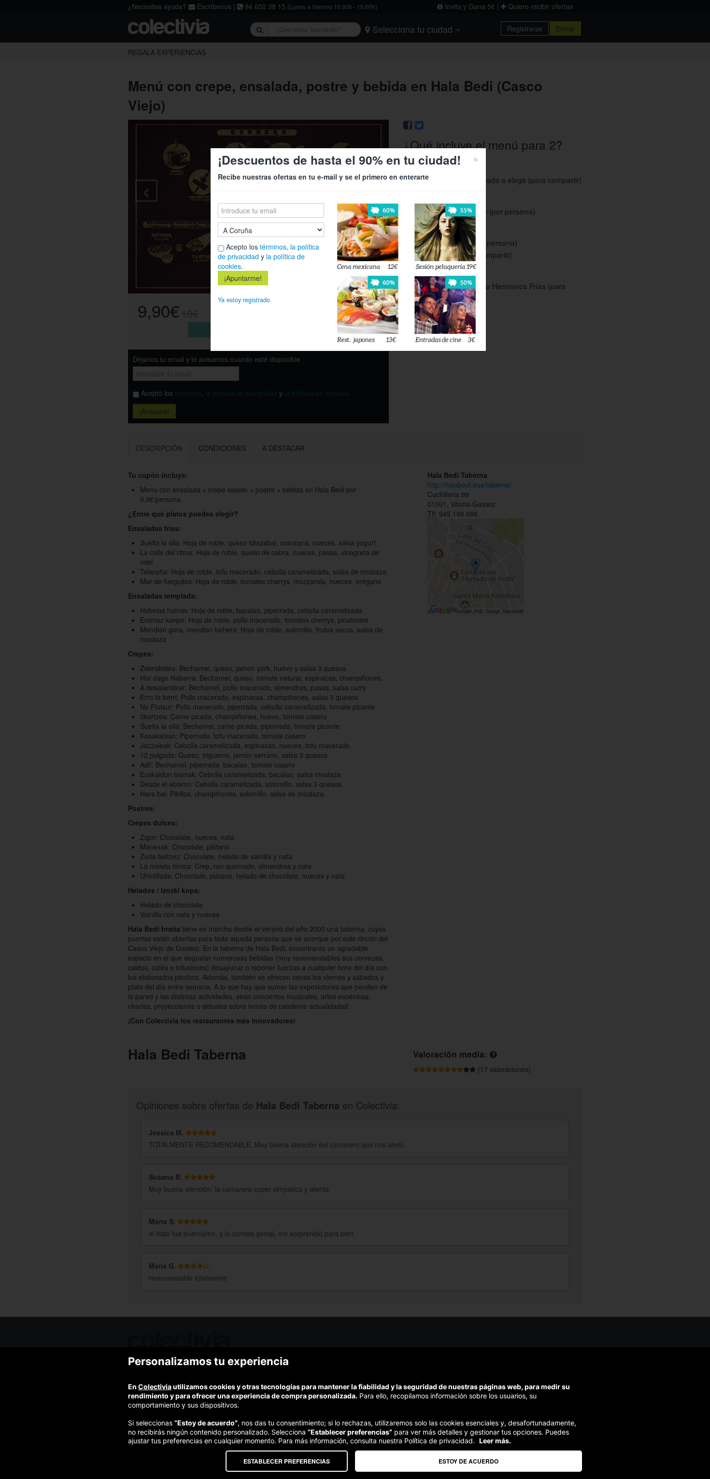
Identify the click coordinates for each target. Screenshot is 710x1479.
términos (273, 246)
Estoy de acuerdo (468, 1461)
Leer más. (495, 1441)
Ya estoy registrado (244, 299)
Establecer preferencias (286, 1461)
